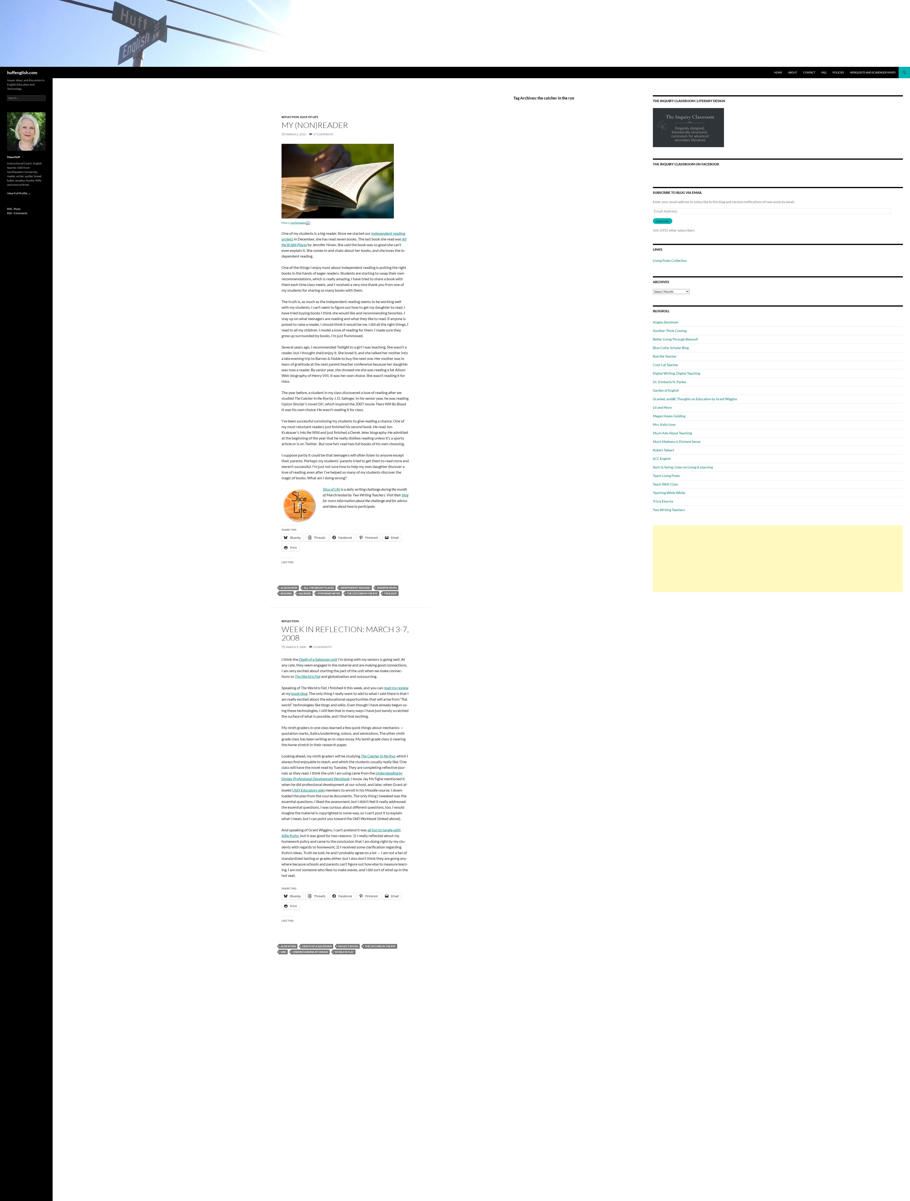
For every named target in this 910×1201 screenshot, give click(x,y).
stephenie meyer (329, 593)
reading (286, 593)
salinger (305, 593)
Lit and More (662, 407)
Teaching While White (669, 493)
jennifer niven (387, 587)
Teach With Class (665, 484)
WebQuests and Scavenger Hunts (873, 72)
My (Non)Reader (315, 125)
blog (405, 495)
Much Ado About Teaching (672, 433)
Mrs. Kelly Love (664, 424)
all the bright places (319, 587)
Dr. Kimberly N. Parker (670, 382)
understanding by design (310, 951)
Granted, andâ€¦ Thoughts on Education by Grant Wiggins (695, 399)
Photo (284, 222)
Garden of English (666, 390)
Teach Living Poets (666, 476)
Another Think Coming (670, 331)
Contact (809, 72)
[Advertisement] (778, 559)
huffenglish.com (22, 72)
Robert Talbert (663, 450)
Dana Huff (13, 157)
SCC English (662, 459)
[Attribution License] (308, 222)
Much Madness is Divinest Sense (676, 442)
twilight (390, 593)
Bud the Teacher (665, 356)
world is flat (344, 951)
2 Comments (322, 647)
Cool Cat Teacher (665, 365)
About (792, 72)
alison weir (289, 587)
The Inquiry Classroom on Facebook (686, 164)
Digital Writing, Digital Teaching (676, 373)
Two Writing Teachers (669, 510)
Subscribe (662, 221)
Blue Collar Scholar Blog (671, 348)
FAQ (823, 72)
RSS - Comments (17, 213)
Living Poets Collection (670, 260)
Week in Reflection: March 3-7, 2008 (345, 633)
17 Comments (323, 134)
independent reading (355, 587)
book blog (299, 693)
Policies (838, 72)
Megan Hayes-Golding (669, 416)
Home (778, 72)
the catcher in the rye (362, 593)
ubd (283, 951)
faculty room (348, 946)
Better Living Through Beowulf (675, 339)
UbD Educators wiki (308, 790)
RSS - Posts (13, 209)
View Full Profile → (19, 193)
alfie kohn (288, 946)
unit (318, 659)
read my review (396, 687)
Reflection (290, 117)
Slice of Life (309, 117)
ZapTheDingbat (298, 222)
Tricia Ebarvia (663, 501)
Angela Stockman (665, 322)
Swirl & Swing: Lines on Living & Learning (683, 467)
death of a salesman (317, 946)
